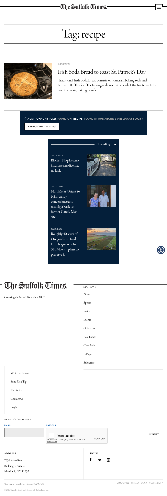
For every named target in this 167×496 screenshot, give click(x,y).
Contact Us (17, 399)
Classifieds (89, 346)
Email (7, 425)
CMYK (40, 484)
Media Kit (16, 390)
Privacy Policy (139, 483)
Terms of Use (122, 483)
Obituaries (89, 328)
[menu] (159, 7)
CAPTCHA (51, 425)
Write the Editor (20, 373)
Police (87, 311)
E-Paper (88, 354)
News (87, 294)
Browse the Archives (42, 126)
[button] (161, 250)
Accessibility (156, 483)
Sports (87, 303)
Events (87, 320)
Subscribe (89, 363)
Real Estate (90, 337)
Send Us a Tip (18, 382)
